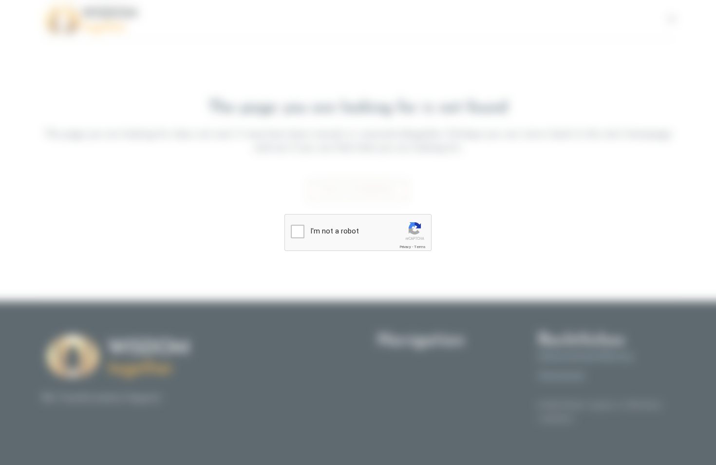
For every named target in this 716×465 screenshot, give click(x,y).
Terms (420, 247)
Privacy (405, 247)
